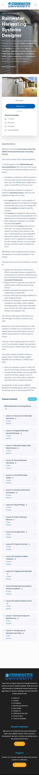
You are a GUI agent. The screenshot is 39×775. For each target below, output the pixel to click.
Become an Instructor (20, 706)
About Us (16, 698)
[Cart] (35, 5)
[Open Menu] (3, 4)
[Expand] (4, 416)
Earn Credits (17, 708)
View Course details (9, 66)
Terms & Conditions (19, 718)
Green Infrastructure (11, 13)
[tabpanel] (19, 267)
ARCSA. (19, 182)
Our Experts (17, 703)
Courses (16, 701)
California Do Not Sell (20, 713)
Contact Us (17, 711)
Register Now (20, 106)
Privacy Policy (18, 716)
